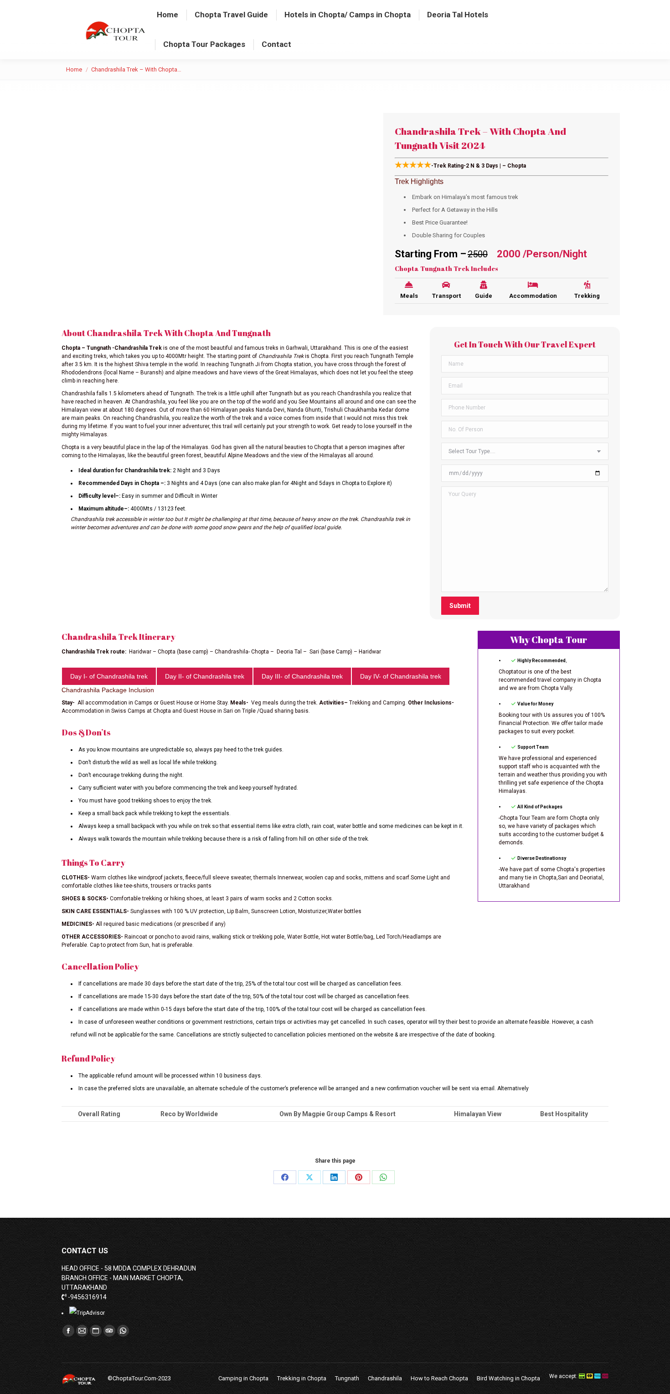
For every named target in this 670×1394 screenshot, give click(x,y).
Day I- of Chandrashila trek (109, 676)
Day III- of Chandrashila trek (302, 676)
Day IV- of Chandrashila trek (400, 676)
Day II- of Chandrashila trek (204, 676)
